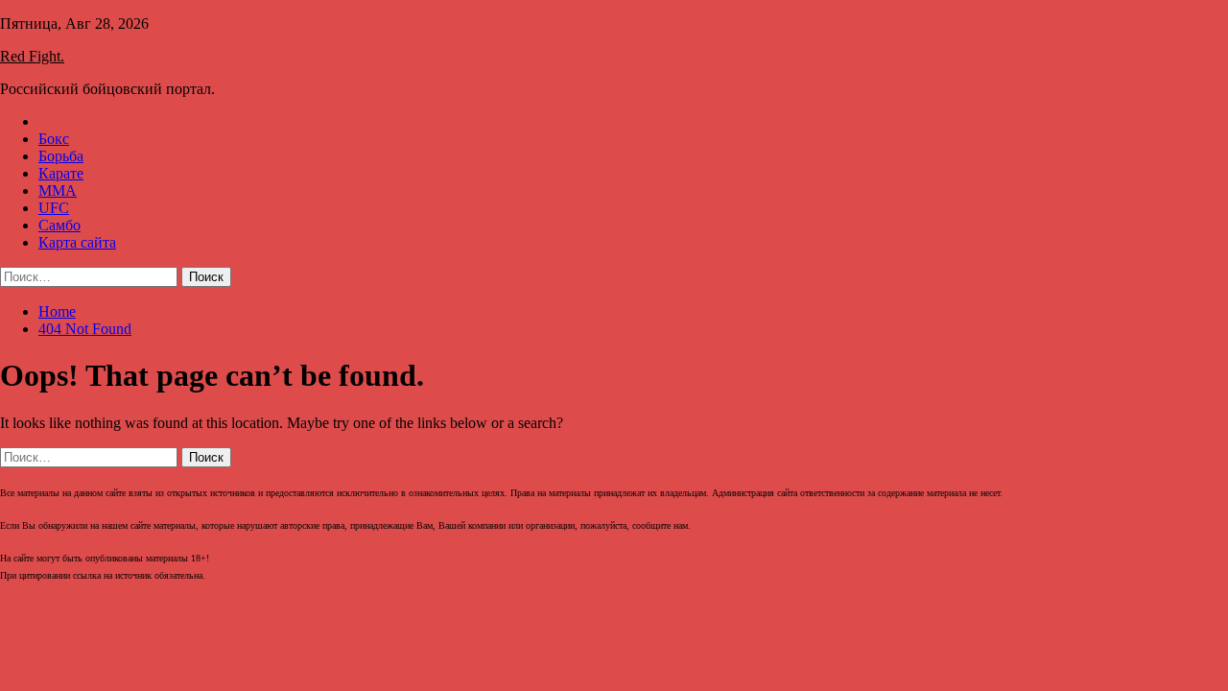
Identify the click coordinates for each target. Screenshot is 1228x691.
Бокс (53, 139)
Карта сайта (77, 242)
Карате (60, 173)
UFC (53, 208)
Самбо (59, 225)
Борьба (60, 156)
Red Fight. (32, 56)
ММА (57, 190)
